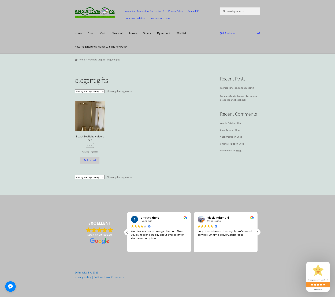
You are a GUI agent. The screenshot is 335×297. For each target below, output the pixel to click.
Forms (133, 33)
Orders (147, 33)
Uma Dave (225, 130)
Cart (103, 33)
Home (78, 33)
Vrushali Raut (227, 143)
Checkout (117, 33)
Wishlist (181, 33)
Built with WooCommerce (109, 277)
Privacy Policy (175, 11)
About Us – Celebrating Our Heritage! (144, 11)
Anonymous (226, 136)
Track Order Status (160, 18)
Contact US (193, 11)
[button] (257, 232)
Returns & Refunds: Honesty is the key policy (101, 46)
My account (163, 33)
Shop (91, 33)
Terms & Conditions (135, 18)
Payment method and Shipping (237, 87)
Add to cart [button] (90, 160)
